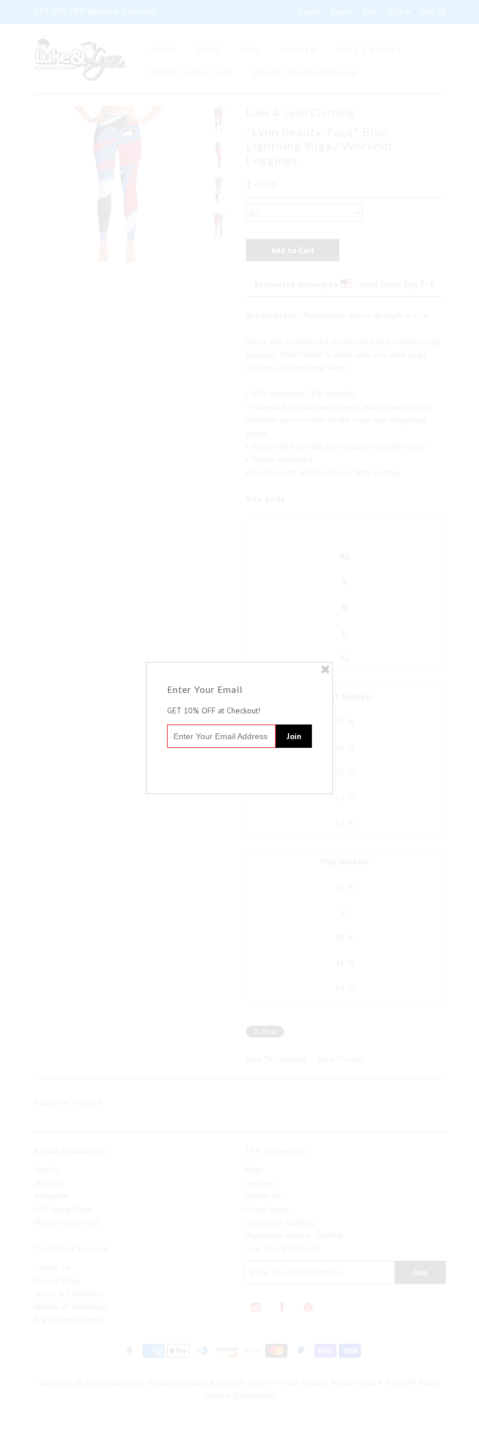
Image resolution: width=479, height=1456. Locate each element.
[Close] (325, 669)
